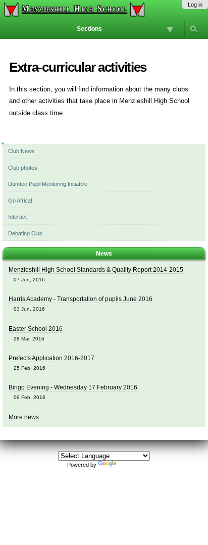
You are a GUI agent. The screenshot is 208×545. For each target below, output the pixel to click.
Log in (195, 5)
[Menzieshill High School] (73, 9)
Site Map (73, 476)
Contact (132, 476)
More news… (27, 417)
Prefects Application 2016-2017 (51, 358)
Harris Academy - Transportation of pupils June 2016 (80, 299)
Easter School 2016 (36, 328)
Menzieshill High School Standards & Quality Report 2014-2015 (96, 269)
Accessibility (103, 476)
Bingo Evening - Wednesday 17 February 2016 (73, 387)
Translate (129, 465)
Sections (89, 28)
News (104, 253)
